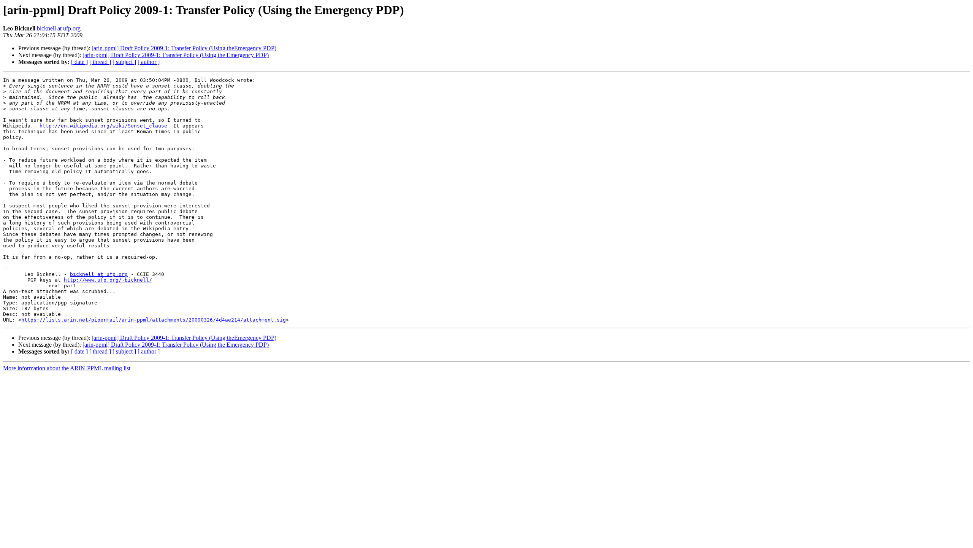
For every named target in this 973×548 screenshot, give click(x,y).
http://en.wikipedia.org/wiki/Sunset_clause (103, 126)
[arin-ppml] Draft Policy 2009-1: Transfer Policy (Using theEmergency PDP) (184, 48)
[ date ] (79, 62)
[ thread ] (100, 62)
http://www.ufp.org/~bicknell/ (108, 280)
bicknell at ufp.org (59, 28)
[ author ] (149, 62)
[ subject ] (124, 62)
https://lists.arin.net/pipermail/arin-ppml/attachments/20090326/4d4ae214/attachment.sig (153, 320)
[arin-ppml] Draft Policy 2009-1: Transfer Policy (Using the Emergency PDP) (175, 55)
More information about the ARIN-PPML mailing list (66, 368)
